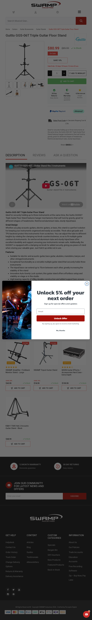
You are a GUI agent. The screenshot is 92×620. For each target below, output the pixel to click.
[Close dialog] (87, 284)
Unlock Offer (60, 318)
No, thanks (60, 330)
